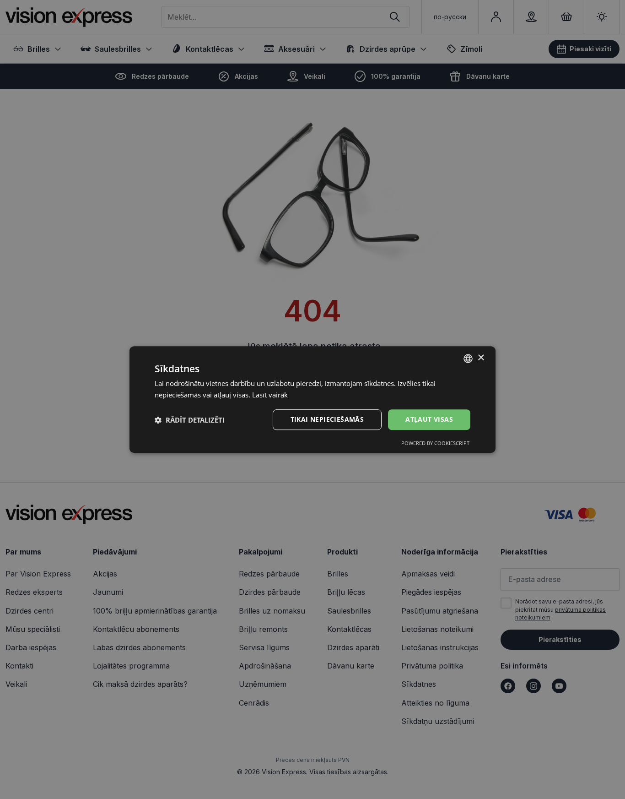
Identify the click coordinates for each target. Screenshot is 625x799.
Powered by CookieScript (435, 443)
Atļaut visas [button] (429, 419)
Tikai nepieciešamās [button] (327, 419)
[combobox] (468, 358)
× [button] (480, 357)
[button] (190, 420)
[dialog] (312, 399)
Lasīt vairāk (270, 394)
